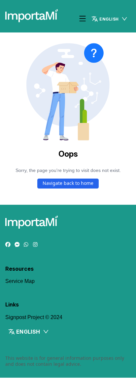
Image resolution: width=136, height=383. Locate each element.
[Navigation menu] (82, 19)
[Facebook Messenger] (17, 245)
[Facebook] (8, 245)
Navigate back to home (68, 183)
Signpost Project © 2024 (33, 317)
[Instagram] (35, 245)
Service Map (20, 281)
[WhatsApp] (26, 245)
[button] (109, 19)
